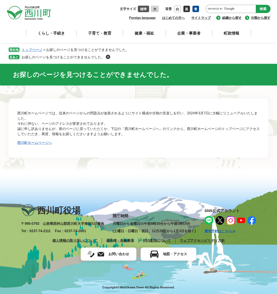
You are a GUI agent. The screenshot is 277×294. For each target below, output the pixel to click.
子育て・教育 (99, 33)
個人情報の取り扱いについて (74, 240)
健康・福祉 (144, 33)
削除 (108, 57)
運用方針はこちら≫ (220, 231)
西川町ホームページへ (34, 143)
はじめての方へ (173, 18)
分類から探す (261, 18)
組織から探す (232, 18)
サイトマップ (201, 18)
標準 (143, 9)
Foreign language (142, 18)
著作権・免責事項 (120, 240)
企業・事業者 (189, 33)
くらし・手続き (51, 33)
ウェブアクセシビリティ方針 (202, 240)
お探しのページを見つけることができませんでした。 (63, 57)
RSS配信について (157, 240)
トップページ (32, 50)
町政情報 (231, 33)
